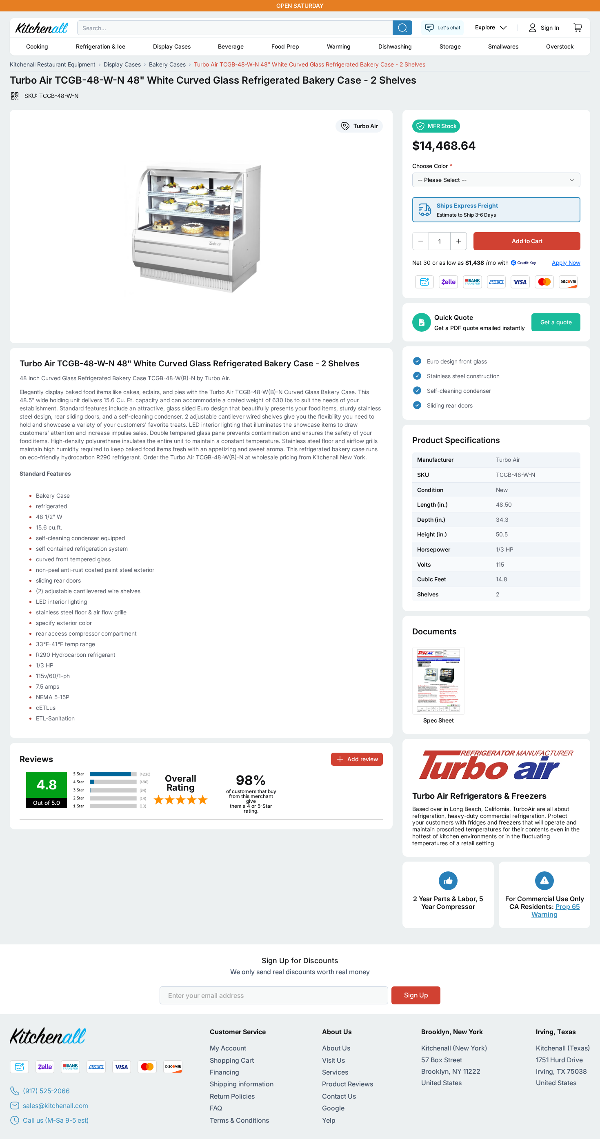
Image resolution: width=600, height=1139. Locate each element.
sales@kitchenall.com (55, 1105)
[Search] (402, 27)
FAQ (216, 1108)
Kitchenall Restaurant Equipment (53, 64)
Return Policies (232, 1096)
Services (335, 1072)
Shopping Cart (232, 1060)
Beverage (231, 46)
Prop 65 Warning (555, 910)
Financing (224, 1072)
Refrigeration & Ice (100, 46)
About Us (336, 1048)
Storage (450, 46)
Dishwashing (395, 46)
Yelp (329, 1120)
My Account (228, 1048)
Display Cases (172, 46)
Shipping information (241, 1084)
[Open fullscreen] (201, 226)
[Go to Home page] (41, 27)
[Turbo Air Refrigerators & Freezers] (496, 765)
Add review (362, 759)
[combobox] (300, 28)
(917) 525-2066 (46, 1091)
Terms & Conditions (239, 1120)
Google (333, 1108)
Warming (339, 46)
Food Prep (285, 46)
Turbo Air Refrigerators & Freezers (479, 796)
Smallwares (503, 46)
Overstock (560, 46)
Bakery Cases (167, 64)
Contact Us (339, 1096)
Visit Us (333, 1060)
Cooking (37, 46)
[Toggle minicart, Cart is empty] (578, 27)
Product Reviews (347, 1084)
